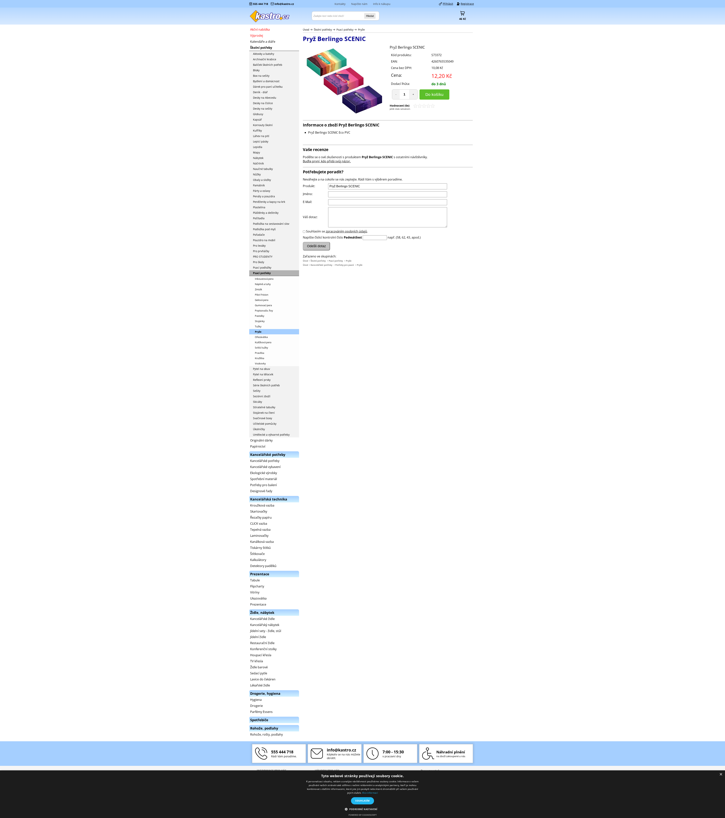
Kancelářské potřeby (321, 264)
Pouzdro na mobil (264, 240)
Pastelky (259, 316)
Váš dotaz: (310, 217)
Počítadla (259, 218)
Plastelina (259, 207)
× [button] (720, 774)
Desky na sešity (262, 108)
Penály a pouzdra (264, 196)
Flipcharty (257, 586)
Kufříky (257, 130)
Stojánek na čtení (264, 412)
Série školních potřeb (266, 385)
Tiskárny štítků (260, 548)
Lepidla (257, 147)
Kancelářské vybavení (265, 467)
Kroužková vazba (262, 505)
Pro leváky (259, 245)
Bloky (256, 70)
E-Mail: (307, 202)
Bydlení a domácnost (266, 81)
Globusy (258, 114)
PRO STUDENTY (262, 256)
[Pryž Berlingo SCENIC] (344, 81)
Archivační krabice (264, 59)
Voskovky (260, 363)
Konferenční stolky (263, 649)
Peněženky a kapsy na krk (269, 202)
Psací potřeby (344, 29)
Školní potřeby (323, 29)
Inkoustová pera (264, 278)
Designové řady (261, 491)
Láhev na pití (261, 136)
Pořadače (259, 234)
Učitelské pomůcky (264, 423)
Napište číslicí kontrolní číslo (323, 237)
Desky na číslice (263, 103)
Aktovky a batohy (263, 54)
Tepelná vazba (260, 530)
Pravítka (259, 353)
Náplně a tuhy (263, 284)
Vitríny (254, 592)
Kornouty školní (263, 125)
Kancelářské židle (262, 619)
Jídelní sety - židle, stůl (265, 631)
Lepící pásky (260, 141)
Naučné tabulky (263, 169)
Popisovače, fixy (264, 310)
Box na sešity (261, 75)
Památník (259, 185)
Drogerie (256, 706)
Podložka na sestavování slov (271, 223)
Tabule (255, 580)
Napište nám (359, 4)
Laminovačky (259, 536)
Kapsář (257, 119)
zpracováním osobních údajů (346, 231)
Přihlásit (448, 3)
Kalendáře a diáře (262, 42)
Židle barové (259, 667)
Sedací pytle (258, 673)
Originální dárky (261, 440)
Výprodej (256, 35)
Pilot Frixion (261, 294)
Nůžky (257, 174)
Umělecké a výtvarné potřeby (271, 434)
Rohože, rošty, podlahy (266, 734)
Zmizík (258, 289)
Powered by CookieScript (363, 814)
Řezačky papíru (261, 517)
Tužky (258, 326)
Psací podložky (262, 267)
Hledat (370, 15)
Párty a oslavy (261, 191)
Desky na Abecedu (264, 97)
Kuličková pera (263, 342)
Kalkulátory (258, 560)
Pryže (361, 29)
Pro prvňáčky (261, 251)
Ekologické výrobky (263, 473)
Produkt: (309, 186)
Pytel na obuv (261, 369)
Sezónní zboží (261, 396)
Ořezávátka (261, 337)
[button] (362, 809)
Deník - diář (260, 92)
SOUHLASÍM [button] (362, 800)
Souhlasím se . (337, 231)
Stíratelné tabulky (264, 407)
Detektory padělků (263, 566)
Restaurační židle (262, 643)
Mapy (256, 152)
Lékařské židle (260, 685)
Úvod (306, 29)
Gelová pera (261, 300)
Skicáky (257, 402)
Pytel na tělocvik (263, 374)
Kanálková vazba (262, 542)
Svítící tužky (261, 347)
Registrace (467, 3)
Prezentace (258, 604)
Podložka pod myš (264, 229)
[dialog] (362, 794)
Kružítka (259, 358)
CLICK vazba (258, 523)
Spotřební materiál (263, 479)
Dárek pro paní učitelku (268, 86)
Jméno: (308, 194)
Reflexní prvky (262, 380)
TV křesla (256, 661)
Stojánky (260, 321)
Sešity (256, 391)
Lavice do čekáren (262, 679)
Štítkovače (257, 554)
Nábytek (258, 158)
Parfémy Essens (261, 712)
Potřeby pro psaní (344, 264)
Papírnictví (257, 446)
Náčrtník (258, 163)
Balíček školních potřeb (267, 65)
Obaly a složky (262, 180)
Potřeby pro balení (263, 485)
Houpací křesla (260, 655)
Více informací (370, 792)
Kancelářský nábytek (264, 625)
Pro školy (258, 262)
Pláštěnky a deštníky (265, 213)
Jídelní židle (258, 637)
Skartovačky (258, 511)
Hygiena (256, 700)
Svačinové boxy (262, 418)
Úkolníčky (259, 429)
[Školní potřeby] (269, 16)
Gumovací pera (263, 305)
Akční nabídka (260, 29)
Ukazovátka (258, 598)
